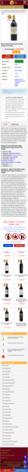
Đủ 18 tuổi (8, 245)
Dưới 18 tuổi (19, 245)
